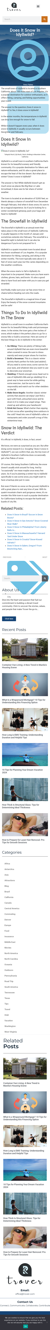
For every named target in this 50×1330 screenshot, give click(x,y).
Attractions (9, 880)
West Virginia (10, 1032)
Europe (7, 925)
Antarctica (9, 869)
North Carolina (11, 959)
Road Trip (8, 981)
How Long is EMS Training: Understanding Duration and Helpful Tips (22, 736)
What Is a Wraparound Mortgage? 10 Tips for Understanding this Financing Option (23, 701)
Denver (7, 919)
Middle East (9, 942)
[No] (47, 1322)
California (8, 897)
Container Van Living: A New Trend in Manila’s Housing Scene (21, 1084)
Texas (7, 998)
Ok (26, 1326)
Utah (6, 1015)
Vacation (8, 1020)
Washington (10, 1026)
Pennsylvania (10, 975)
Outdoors (8, 970)
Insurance (9, 936)
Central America (11, 908)
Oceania (8, 964)
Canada (8, 903)
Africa (7, 863)
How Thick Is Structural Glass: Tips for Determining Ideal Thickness (20, 806)
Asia (6, 875)
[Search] (45, 19)
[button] (38, 6)
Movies (7, 947)
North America (11, 953)
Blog (6, 886)
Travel (7, 1009)
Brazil (7, 891)
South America (11, 987)
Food (6, 931)
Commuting (9, 914)
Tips (6, 1004)
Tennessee (9, 992)
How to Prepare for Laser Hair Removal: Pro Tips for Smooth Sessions (23, 841)
